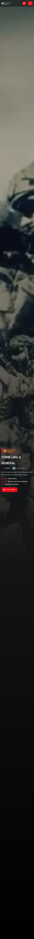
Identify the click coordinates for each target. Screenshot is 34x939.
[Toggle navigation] (30, 3)
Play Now (10, 490)
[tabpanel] (17, 469)
